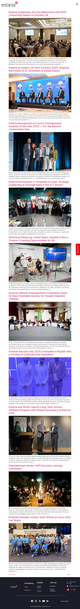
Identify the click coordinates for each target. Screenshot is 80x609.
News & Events (39, 587)
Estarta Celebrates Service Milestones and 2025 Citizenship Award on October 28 (37, 14)
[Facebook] (32, 601)
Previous (12, 574)
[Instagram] (36, 601)
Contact (39, 591)
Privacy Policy (65, 601)
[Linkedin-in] (47, 601)
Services (27, 590)
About (26, 587)
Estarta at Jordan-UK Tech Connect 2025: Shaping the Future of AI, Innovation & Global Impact (39, 69)
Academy (52, 586)
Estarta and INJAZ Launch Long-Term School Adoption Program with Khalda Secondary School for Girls (40, 410)
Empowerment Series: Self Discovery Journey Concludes (36, 467)
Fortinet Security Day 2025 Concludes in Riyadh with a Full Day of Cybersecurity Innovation (40, 353)
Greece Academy (52, 590)
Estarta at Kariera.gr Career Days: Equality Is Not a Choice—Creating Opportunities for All (38, 239)
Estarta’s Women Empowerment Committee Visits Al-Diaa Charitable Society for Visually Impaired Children (38, 296)
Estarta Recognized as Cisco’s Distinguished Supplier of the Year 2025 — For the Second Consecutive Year (35, 126)
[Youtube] (43, 601)
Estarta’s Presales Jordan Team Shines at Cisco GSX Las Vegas (39, 519)
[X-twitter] (40, 601)
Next (69, 574)
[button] (77, 4)
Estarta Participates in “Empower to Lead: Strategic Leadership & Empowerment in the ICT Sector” (39, 183)
